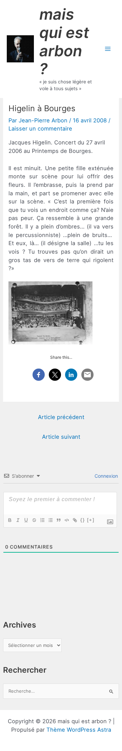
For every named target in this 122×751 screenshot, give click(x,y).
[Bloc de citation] (58, 520)
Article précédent (61, 417)
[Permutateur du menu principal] (107, 49)
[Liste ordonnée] (42, 520)
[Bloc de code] (66, 520)
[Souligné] (26, 520)
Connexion (105, 476)
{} (82, 519)
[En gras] (9, 520)
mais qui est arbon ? (64, 41)
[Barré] (34, 520)
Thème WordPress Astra (78, 729)
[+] (91, 519)
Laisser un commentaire (40, 128)
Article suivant (61, 436)
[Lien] (74, 520)
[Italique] (18, 520)
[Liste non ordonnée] (50, 520)
